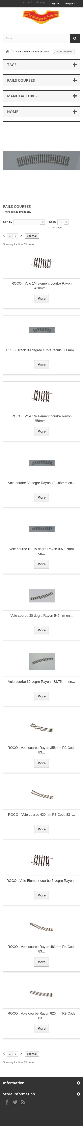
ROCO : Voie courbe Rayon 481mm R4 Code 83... (41, 949)
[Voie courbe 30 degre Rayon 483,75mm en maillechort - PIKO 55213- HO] (41, 662)
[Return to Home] (7, 51)
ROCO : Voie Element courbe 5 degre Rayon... (41, 881)
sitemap (40, 2)
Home (12, 111)
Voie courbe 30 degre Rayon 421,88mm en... (41, 483)
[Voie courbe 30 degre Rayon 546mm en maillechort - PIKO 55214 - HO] (41, 596)
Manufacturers (23, 96)
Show (52, 221)
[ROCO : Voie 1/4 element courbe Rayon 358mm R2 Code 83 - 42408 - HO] (41, 396)
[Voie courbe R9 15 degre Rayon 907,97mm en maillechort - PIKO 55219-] (41, 529)
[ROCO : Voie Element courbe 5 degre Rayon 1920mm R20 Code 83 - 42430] (41, 861)
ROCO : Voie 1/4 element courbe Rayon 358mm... (41, 418)
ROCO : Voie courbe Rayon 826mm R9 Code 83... (41, 1016)
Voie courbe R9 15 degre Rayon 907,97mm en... (41, 551)
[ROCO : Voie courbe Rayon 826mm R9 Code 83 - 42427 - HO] (41, 994)
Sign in (55, 3)
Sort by (7, 221)
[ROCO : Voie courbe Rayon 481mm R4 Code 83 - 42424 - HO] (41, 927)
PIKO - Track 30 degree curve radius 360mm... (41, 350)
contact (27, 2)
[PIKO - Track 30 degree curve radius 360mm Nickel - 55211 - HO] (41, 330)
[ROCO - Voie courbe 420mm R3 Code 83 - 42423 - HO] (41, 795)
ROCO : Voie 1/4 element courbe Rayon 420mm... (41, 286)
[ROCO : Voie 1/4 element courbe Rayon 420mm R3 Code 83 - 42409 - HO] (41, 264)
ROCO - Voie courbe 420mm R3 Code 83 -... (41, 815)
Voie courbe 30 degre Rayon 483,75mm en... (41, 682)
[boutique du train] (41, 17)
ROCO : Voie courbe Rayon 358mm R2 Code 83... (41, 750)
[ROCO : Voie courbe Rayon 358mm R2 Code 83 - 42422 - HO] (41, 728)
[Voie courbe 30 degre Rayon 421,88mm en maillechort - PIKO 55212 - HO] (41, 463)
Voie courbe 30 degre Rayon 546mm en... (41, 616)
